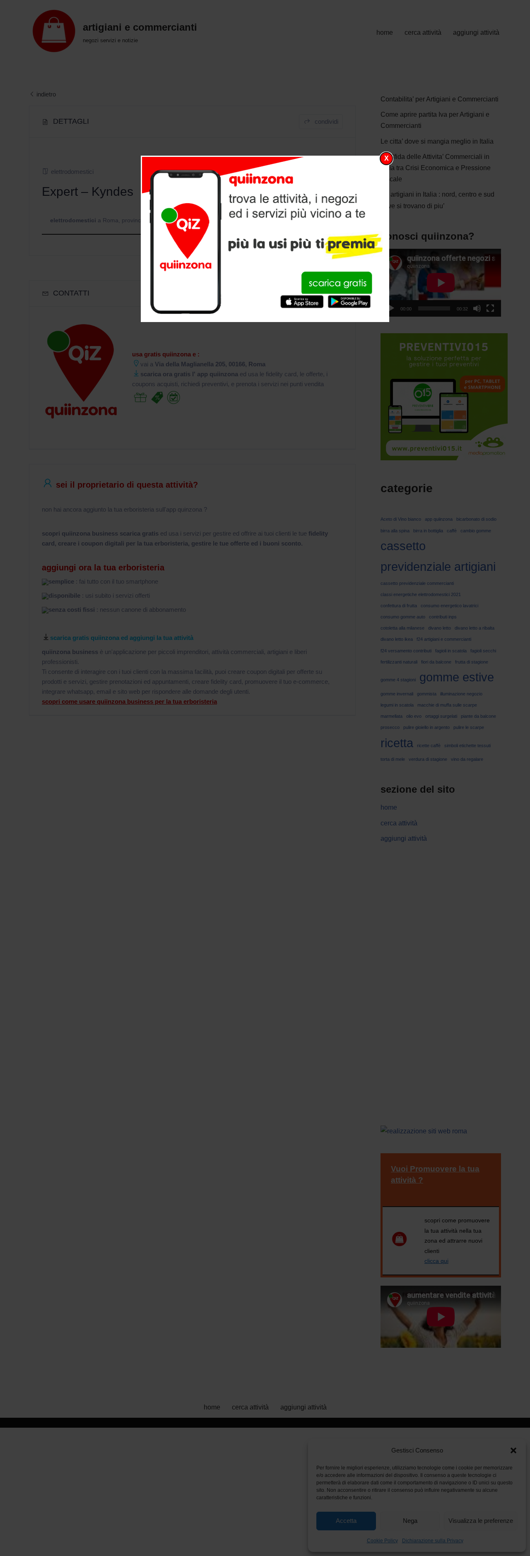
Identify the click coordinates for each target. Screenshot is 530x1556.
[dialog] (265, 239)
